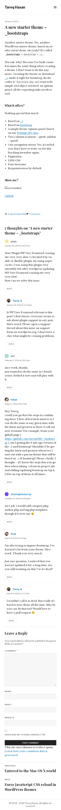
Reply (9, 288)
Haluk (14, 399)
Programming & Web (17, 214)
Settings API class (27, 132)
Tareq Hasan (15, 7)
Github (9, 195)
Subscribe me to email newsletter (25, 734)
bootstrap (26, 125)
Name (8, 691)
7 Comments (35, 214)
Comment (11, 651)
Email (9, 704)
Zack (13, 533)
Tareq (16, 300)
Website (9, 717)
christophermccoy (21, 494)
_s (6, 77)
